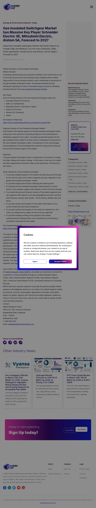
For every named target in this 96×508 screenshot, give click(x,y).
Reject (35, 261)
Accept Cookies (60, 261)
